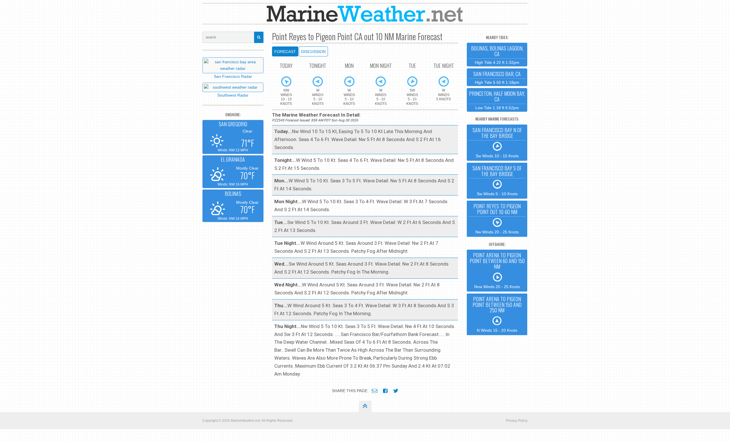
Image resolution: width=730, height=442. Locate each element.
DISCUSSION (313, 51)
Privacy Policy (517, 421)
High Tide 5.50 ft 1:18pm (497, 77)
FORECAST (285, 51)
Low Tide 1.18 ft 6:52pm (497, 100)
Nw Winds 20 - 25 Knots (497, 218)
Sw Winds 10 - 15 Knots (497, 142)
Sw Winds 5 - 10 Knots (497, 180)
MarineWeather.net (245, 421)
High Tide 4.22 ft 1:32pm (497, 54)
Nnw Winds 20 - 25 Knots (497, 270)
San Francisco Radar (233, 76)
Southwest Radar (232, 95)
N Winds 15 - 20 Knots (497, 314)
